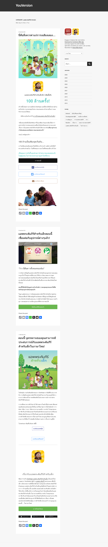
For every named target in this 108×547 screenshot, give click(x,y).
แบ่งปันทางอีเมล (39, 181)
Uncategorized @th (71, 116)
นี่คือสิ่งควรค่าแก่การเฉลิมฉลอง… (36, 35)
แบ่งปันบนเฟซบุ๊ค (39, 167)
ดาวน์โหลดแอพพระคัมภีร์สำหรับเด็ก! (44, 116)
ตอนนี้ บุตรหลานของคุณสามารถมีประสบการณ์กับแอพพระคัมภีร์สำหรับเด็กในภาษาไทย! (37, 342)
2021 (66, 90)
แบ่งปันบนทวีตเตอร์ (39, 174)
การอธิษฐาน (69, 119)
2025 (66, 78)
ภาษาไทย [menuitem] (68, 53)
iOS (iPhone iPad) (77, 113)
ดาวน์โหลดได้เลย (38, 509)
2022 (66, 87)
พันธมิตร (68, 122)
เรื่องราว (74, 122)
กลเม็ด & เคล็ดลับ (82, 116)
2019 (66, 97)
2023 (66, 84)
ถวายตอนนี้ (38, 160)
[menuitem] (74, 53)
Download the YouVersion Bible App (74, 42)
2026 (66, 75)
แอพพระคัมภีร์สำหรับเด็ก (72, 126)
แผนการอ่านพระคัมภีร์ (85, 122)
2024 (66, 81)
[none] (74, 53)
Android (68, 113)
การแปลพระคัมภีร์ (79, 119)
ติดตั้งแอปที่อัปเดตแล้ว (38, 307)
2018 (66, 100)
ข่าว (87, 119)
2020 (66, 94)
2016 (66, 103)
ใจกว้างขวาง (84, 126)
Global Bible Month (77, 47)
